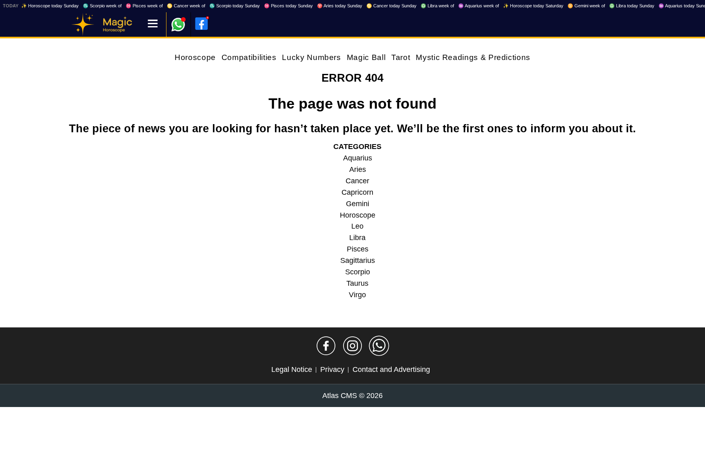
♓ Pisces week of (144, 5)
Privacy (332, 369)
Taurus (357, 283)
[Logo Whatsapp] (178, 20)
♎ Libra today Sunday (631, 5)
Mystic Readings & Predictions (473, 57)
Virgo (357, 295)
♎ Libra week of (437, 5)
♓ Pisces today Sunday (288, 5)
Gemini (357, 204)
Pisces (357, 249)
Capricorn (357, 192)
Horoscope (195, 57)
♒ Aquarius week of (478, 5)
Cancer (357, 181)
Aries (357, 169)
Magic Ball (366, 57)
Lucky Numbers (311, 57)
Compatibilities (249, 57)
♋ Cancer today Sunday (391, 5)
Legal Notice (291, 369)
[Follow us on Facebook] (326, 346)
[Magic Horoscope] (83, 24)
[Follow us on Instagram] (352, 346)
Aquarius (357, 158)
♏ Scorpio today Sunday (234, 5)
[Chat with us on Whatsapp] (379, 346)
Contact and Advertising (391, 369)
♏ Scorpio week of (102, 5)
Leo (357, 226)
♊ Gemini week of (586, 5)
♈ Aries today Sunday (339, 5)
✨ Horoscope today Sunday (50, 5)
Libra (357, 238)
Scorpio (357, 272)
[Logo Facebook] (201, 24)
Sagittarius (357, 260)
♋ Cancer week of (186, 5)
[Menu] (153, 24)
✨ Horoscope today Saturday (533, 5)
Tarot (400, 57)
